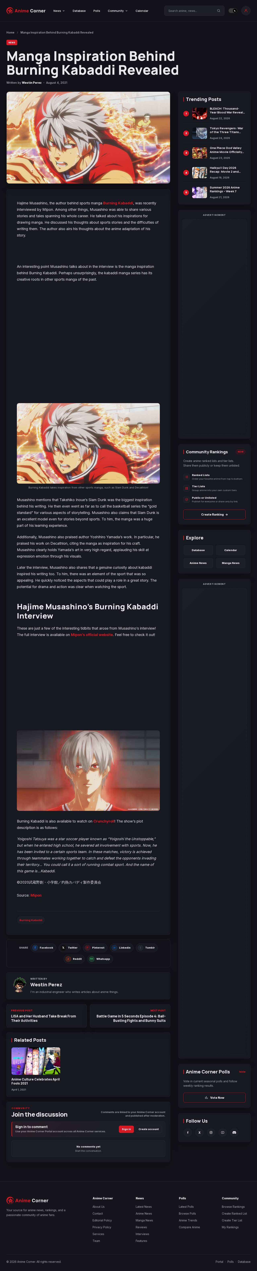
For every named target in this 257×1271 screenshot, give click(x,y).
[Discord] (234, 1132)
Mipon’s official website (92, 635)
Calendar (142, 11)
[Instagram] (211, 1132)
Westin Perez (32, 82)
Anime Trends (188, 1220)
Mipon (36, 895)
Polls (96, 11)
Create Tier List (232, 1220)
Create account (149, 1129)
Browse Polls (187, 1213)
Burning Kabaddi (118, 203)
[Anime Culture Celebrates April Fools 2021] (35, 1061)
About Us (99, 1206)
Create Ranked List (234, 1213)
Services (98, 1234)
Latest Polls (186, 1206)
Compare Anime (189, 1227)
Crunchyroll (103, 821)
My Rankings (230, 1227)
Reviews (141, 1227)
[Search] (218, 10)
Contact (98, 1213)
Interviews (142, 1234)
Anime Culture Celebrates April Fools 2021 (35, 1081)
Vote (242, 1071)
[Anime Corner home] (26, 10)
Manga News (231, 563)
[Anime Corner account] (246, 10)
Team (96, 1240)
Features (141, 1240)
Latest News (144, 1206)
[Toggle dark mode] (232, 10)
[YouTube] (222, 1132)
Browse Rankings (233, 1206)
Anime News (198, 563)
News (11, 42)
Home (10, 32)
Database (79, 11)
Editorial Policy (102, 1220)
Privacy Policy (102, 1227)
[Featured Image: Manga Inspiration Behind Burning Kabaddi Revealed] (88, 137)
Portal (219, 1261)
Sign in (126, 1129)
